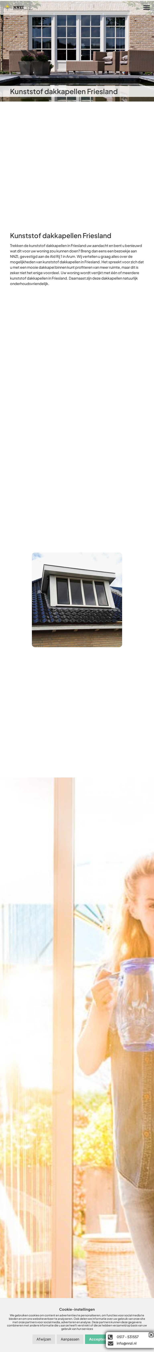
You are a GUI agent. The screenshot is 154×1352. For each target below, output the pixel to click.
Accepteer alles (103, 1339)
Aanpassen (70, 1339)
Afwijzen (43, 1339)
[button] (146, 7)
